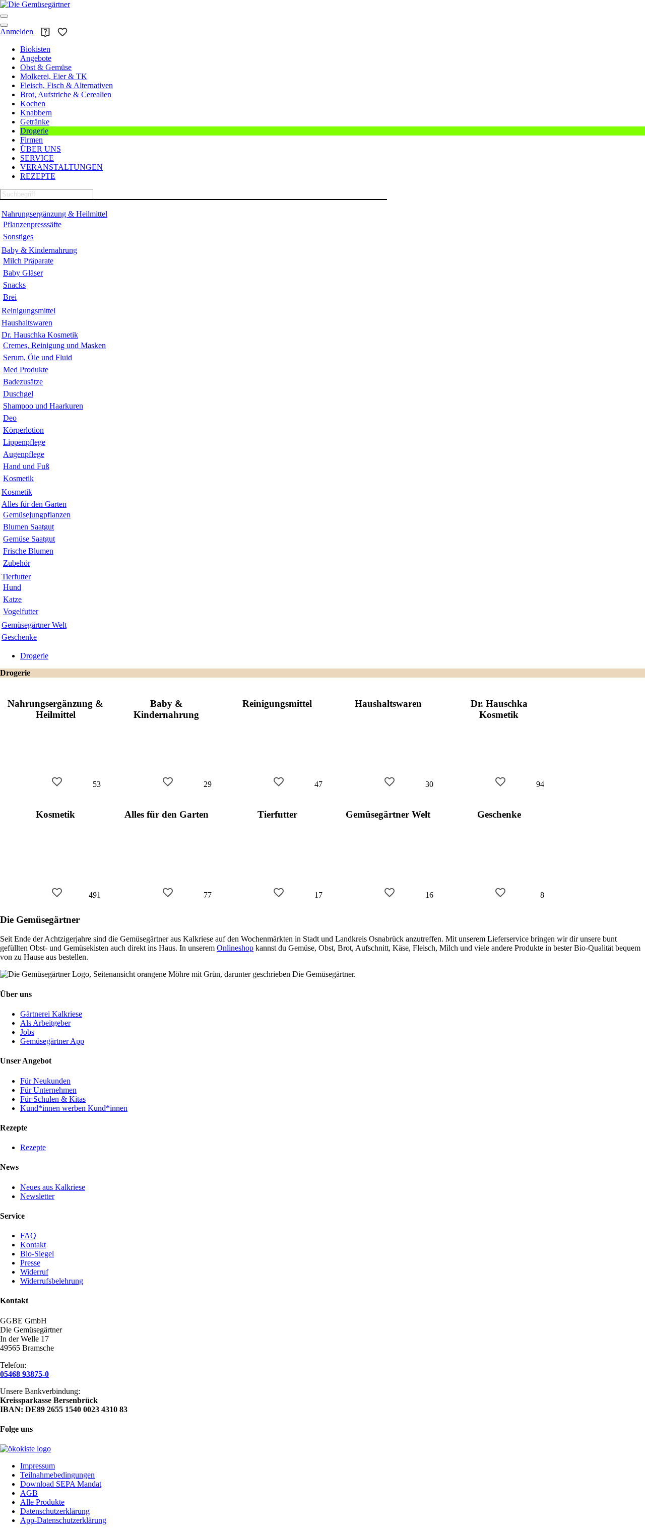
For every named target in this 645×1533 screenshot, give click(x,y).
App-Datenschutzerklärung (63, 1520)
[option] (55, 738)
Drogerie (34, 655)
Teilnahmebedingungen (57, 1475)
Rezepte (33, 1147)
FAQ (28, 1235)
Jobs (27, 1032)
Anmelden (16, 31)
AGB (29, 1493)
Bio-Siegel (37, 1253)
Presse (30, 1262)
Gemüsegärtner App (52, 1041)
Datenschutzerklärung (55, 1511)
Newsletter (37, 1196)
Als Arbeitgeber (45, 1023)
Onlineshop (235, 948)
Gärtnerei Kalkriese (51, 1014)
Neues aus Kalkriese (52, 1187)
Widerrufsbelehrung (51, 1281)
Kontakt (33, 1244)
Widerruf (34, 1272)
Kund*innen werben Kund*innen (73, 1108)
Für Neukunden (45, 1081)
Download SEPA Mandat (60, 1484)
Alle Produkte (42, 1502)
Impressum (37, 1465)
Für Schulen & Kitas (53, 1099)
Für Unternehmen (48, 1090)
